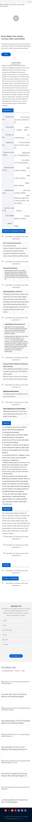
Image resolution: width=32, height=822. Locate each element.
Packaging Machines (7, 670)
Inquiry (6, 54)
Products (17, 670)
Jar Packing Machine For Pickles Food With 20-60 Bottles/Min (14, 801)
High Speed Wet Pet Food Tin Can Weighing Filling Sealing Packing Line (14, 748)
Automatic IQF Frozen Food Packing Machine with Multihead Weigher (14, 695)
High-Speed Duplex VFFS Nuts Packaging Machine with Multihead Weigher (15, 722)
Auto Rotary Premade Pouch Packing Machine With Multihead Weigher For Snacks (14, 775)
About (23, 670)
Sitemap (24, 818)
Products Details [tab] (16, 62)
